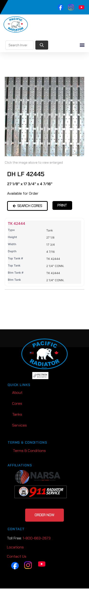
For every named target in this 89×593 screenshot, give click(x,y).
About (17, 392)
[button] (82, 45)
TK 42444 (16, 223)
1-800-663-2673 (37, 538)
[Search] (41, 45)
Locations (15, 547)
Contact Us (16, 556)
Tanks (17, 414)
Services (19, 425)
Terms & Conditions (29, 450)
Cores (17, 403)
